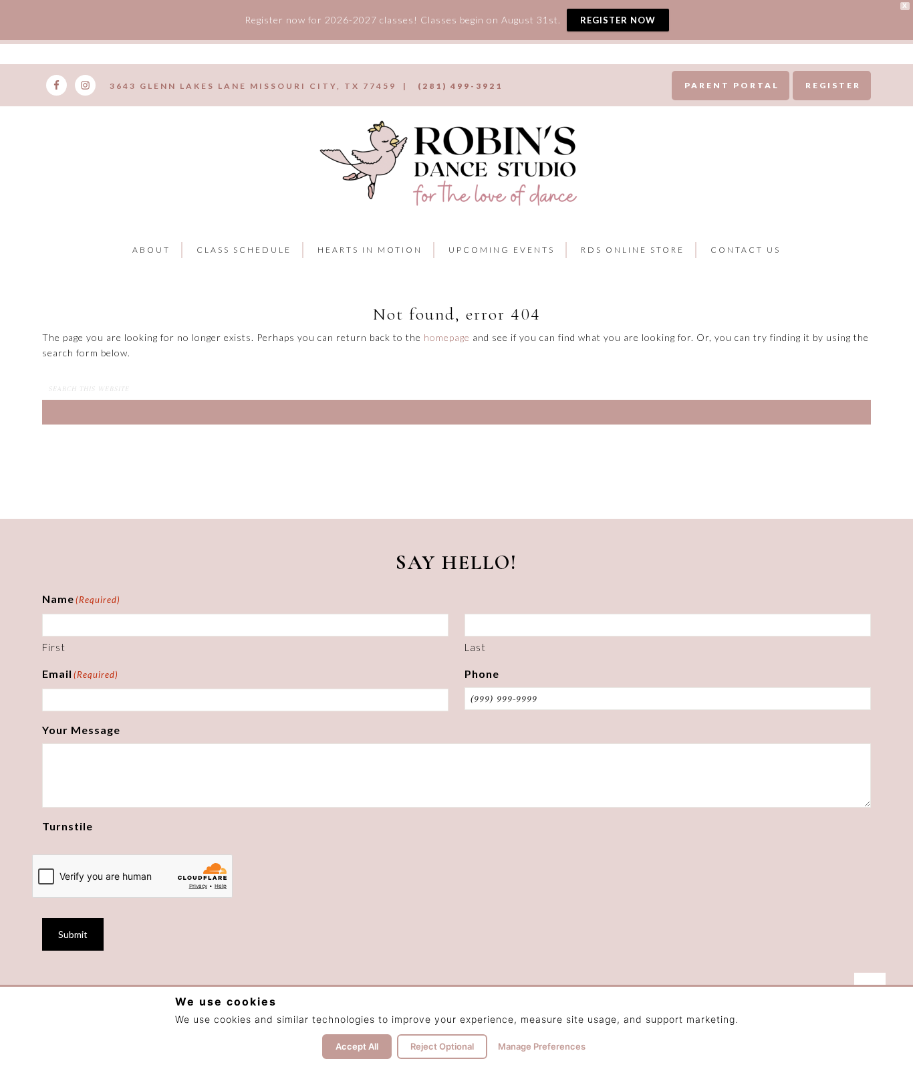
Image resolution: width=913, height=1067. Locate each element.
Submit (73, 934)
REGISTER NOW (618, 20)
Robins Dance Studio (451, 161)
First (54, 647)
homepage (447, 337)
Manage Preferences (541, 1046)
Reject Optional (442, 1046)
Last (475, 647)
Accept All (357, 1046)
